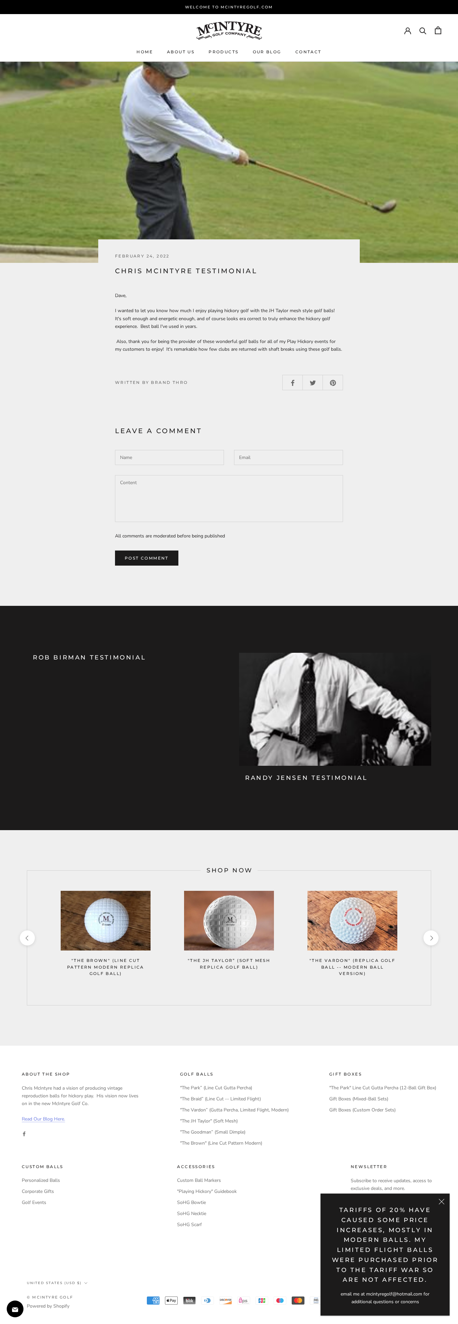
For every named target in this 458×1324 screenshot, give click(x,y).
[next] (430, 937)
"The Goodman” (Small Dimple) (212, 1132)
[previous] (27, 937)
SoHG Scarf (189, 1224)
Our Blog (267, 51)
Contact (308, 51)
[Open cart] (438, 30)
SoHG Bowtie (191, 1202)
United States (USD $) (54, 1283)
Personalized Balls (41, 1180)
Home (144, 51)
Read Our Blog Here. (43, 1119)
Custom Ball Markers (199, 1180)
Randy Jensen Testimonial (306, 778)
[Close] (442, 1202)
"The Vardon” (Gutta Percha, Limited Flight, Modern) (234, 1110)
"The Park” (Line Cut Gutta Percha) (216, 1088)
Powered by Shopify (48, 1306)
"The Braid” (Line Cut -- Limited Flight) (220, 1099)
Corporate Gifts (38, 1191)
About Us (180, 51)
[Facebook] (24, 1133)
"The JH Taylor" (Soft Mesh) (209, 1121)
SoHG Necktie (191, 1213)
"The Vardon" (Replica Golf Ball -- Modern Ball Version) (352, 967)
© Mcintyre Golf (50, 1297)
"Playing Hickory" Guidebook (207, 1191)
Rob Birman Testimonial (89, 657)
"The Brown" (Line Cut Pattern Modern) (221, 1143)
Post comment (147, 558)
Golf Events (34, 1202)
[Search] (422, 30)
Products (223, 51)
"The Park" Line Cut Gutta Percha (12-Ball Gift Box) (382, 1088)
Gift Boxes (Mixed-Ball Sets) (358, 1099)
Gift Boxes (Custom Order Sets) (362, 1110)
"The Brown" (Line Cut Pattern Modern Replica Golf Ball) (105, 967)
